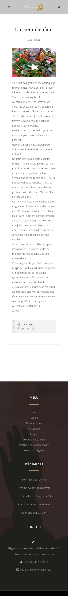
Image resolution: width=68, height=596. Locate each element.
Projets (34, 434)
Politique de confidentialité (34, 445)
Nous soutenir (34, 423)
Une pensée (34, 39)
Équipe (34, 417)
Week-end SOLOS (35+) (34, 512)
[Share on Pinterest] (33, 328)
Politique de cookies (34, 439)
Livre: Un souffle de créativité (34, 487)
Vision (34, 412)
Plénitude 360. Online (34, 479)
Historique (34, 428)
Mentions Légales (34, 450)
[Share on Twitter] (23, 328)
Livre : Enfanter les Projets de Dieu (34, 496)
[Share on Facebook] (18, 328)
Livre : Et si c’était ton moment (34, 504)
